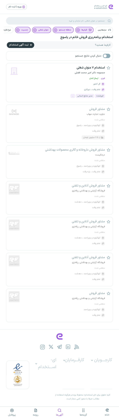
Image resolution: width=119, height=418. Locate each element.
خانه (107, 415)
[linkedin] (68, 347)
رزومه (35, 415)
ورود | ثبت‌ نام (15, 6)
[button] (104, 30)
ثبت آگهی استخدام (19, 45)
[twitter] (51, 347)
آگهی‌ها (59, 415)
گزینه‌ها (83, 415)
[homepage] (59, 336)
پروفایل (12, 415)
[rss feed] (76, 347)
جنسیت (24, 30)
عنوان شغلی (43, 30)
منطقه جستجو (65, 30)
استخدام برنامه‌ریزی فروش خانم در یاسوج (86, 37)
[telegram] (59, 347)
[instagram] (42, 347)
